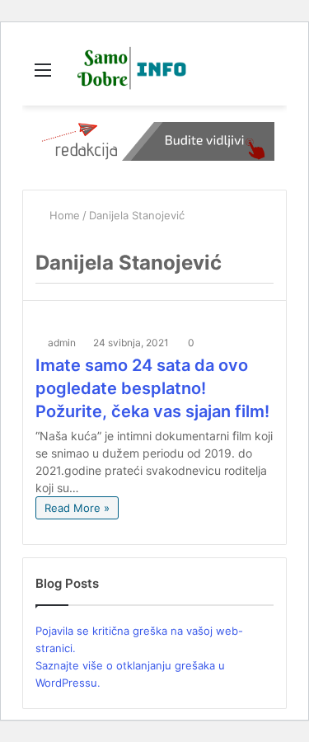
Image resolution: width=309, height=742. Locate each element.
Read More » (77, 507)
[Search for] (266, 75)
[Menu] (43, 75)
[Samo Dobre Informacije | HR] (128, 69)
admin (62, 342)
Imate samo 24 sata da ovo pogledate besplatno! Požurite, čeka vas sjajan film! (152, 388)
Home (63, 215)
